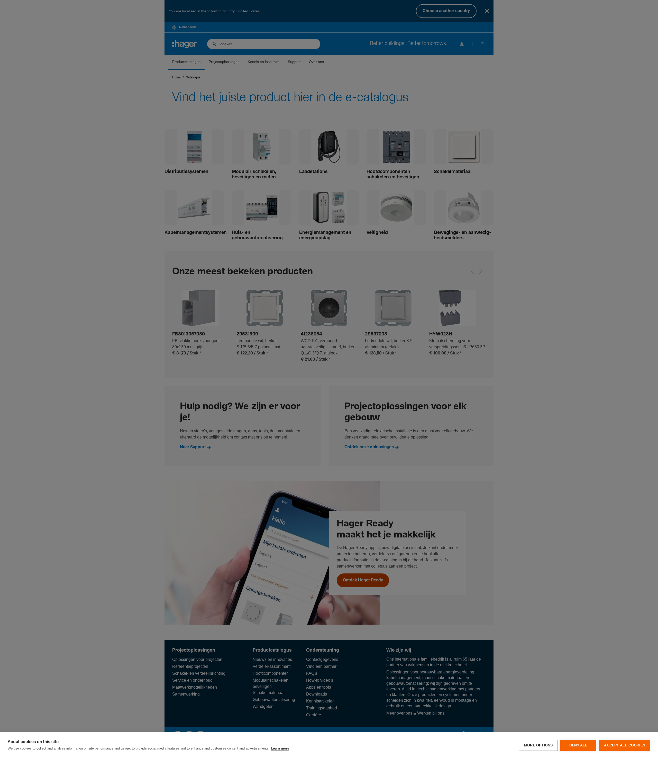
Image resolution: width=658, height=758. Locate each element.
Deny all (578, 745)
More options (538, 745)
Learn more (280, 748)
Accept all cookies (624, 745)
